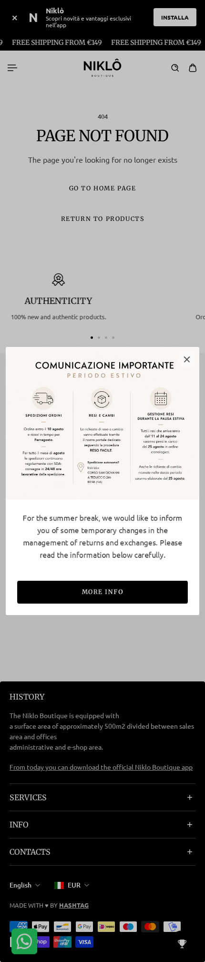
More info (102, 592)
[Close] (186, 359)
